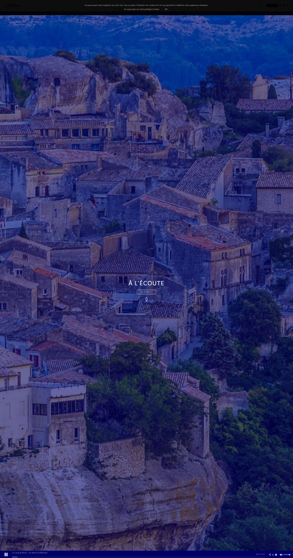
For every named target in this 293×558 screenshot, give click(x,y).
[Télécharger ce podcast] (273, 554)
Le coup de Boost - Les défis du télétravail (29, 552)
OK (166, 9)
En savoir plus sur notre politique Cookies (141, 9)
